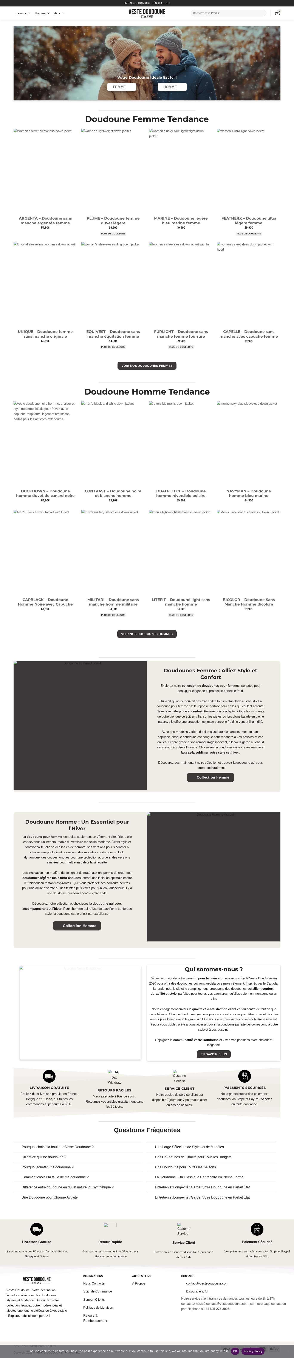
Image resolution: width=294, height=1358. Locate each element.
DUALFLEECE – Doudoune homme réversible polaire (181, 493)
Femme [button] (21, 13)
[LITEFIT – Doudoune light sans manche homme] (181, 552)
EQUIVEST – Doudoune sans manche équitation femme (113, 334)
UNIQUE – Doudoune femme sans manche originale (45, 334)
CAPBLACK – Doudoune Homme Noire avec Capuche (45, 602)
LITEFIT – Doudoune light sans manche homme (181, 602)
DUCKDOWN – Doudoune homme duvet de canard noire (45, 493)
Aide (57, 13)
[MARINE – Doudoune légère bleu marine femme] (181, 171)
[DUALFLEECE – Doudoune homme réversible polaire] (181, 443)
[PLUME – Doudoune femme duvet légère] (113, 171)
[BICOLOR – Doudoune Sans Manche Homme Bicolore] (248, 552)
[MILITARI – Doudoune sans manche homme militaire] (113, 552)
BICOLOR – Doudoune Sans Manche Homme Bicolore (249, 602)
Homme (40, 13)
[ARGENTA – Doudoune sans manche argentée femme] (45, 171)
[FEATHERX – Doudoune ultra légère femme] (248, 171)
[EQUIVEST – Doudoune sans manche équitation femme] (113, 284)
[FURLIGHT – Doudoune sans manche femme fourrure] (181, 284)
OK (235, 1351)
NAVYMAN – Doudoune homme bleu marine (248, 493)
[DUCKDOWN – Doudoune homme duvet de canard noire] (45, 443)
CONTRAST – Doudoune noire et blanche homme (113, 493)
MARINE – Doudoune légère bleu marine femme (181, 220)
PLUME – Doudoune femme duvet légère (113, 220)
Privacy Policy (253, 1351)
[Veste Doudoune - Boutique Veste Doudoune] (147, 13)
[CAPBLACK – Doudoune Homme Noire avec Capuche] (45, 552)
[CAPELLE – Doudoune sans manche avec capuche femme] (248, 284)
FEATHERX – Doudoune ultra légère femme (248, 220)
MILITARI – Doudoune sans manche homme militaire (113, 602)
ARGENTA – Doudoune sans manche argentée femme (45, 220)
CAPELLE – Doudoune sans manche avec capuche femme (249, 334)
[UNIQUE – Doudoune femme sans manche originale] (45, 284)
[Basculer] (18, 1147)
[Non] (288, 1352)
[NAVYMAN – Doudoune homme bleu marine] (248, 443)
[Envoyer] (262, 13)
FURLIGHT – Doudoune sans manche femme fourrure (181, 334)
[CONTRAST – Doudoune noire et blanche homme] (113, 443)
